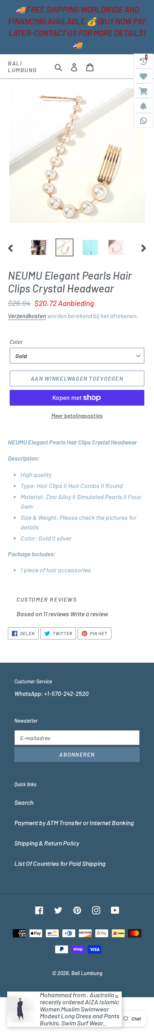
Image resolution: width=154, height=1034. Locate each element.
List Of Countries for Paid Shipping (59, 863)
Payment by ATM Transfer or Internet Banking (74, 823)
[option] (39, 247)
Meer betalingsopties (77, 415)
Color (16, 341)
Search (23, 802)
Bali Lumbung (22, 66)
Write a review (89, 614)
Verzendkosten (27, 315)
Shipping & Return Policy (46, 843)
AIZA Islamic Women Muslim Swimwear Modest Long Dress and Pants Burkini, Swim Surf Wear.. (80, 1012)
